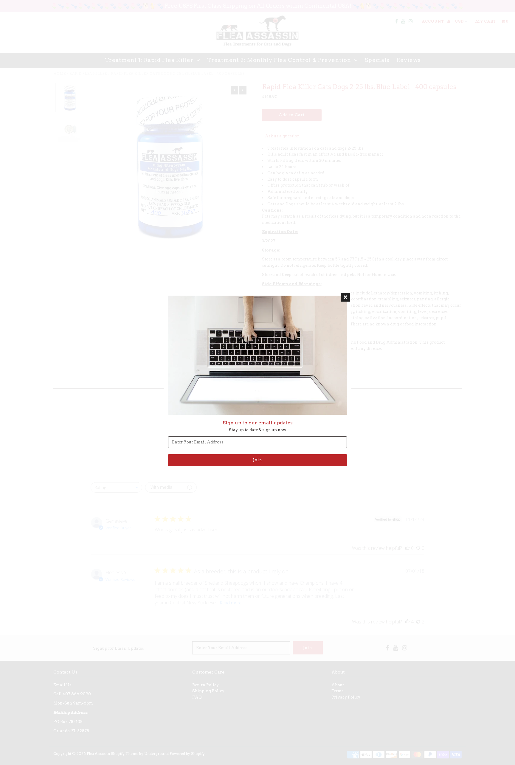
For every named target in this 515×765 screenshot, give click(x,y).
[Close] (345, 297)
